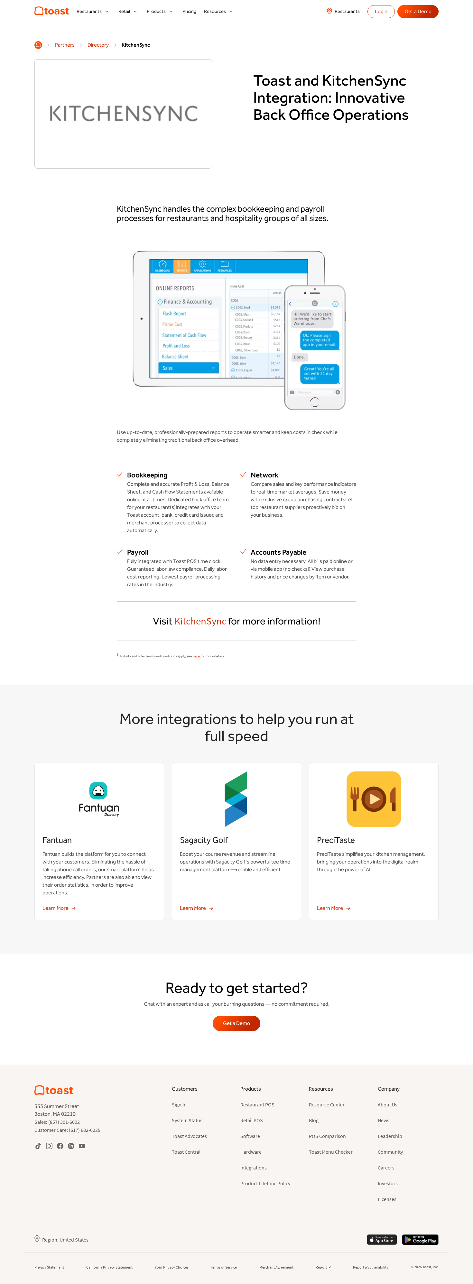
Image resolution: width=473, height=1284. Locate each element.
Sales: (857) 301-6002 (57, 1122)
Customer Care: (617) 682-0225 (67, 1130)
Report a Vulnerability (370, 1267)
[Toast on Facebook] (60, 1146)
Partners (65, 45)
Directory (98, 45)
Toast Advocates (189, 1136)
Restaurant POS (257, 1104)
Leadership (390, 1136)
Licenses (387, 1199)
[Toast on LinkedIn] (71, 1146)
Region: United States (65, 1239)
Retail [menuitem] (124, 11)
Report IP (323, 1267)
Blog (314, 1120)
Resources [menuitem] (215, 11)
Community (390, 1152)
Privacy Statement (49, 1267)
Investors (388, 1183)
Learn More (55, 908)
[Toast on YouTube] (82, 1146)
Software (250, 1136)
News (383, 1120)
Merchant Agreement (276, 1267)
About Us (387, 1104)
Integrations (253, 1167)
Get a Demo (417, 11)
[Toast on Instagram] (49, 1146)
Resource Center (327, 1104)
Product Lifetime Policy (265, 1183)
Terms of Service (224, 1267)
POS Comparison (327, 1136)
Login (381, 11)
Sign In (179, 1104)
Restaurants (347, 11)
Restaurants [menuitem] (89, 11)
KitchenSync (136, 45)
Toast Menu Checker (331, 1152)
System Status (187, 1120)
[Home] (38, 45)
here (196, 656)
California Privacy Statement (109, 1267)
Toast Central (186, 1152)
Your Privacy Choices (172, 1267)
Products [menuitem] (156, 11)
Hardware (251, 1152)
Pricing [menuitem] (189, 11)
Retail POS (251, 1120)
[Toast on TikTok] (38, 1146)
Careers (386, 1167)
